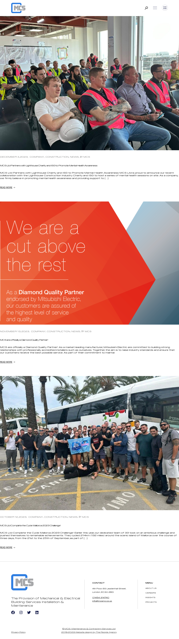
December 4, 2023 (14, 157)
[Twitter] (29, 612)
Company (37, 157)
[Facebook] (13, 612)
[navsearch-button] (146, 8)
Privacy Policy (18, 632)
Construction (57, 157)
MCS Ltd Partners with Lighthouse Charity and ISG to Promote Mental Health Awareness (48, 165)
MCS (86, 157)
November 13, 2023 (14, 331)
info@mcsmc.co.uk (102, 601)
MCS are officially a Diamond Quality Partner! (24, 340)
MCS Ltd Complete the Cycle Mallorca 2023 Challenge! (30, 525)
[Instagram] (21, 612)
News (74, 157)
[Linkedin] (37, 612)
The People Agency (106, 632)
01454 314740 (100, 597)
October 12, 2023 (13, 517)
